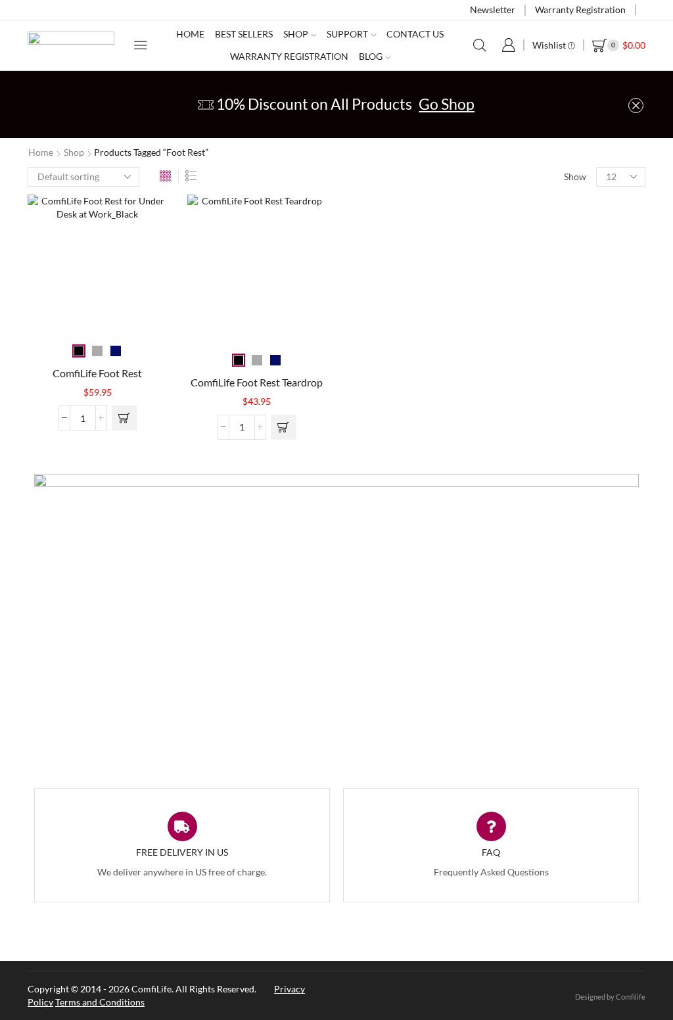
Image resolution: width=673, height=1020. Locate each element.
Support (347, 33)
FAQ (491, 852)
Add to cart (124, 418)
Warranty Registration (580, 9)
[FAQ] (491, 826)
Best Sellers (244, 33)
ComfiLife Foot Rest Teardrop (257, 382)
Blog (371, 56)
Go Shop (447, 104)
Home (190, 33)
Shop (295, 33)
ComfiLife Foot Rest (97, 373)
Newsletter (492, 9)
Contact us (415, 33)
